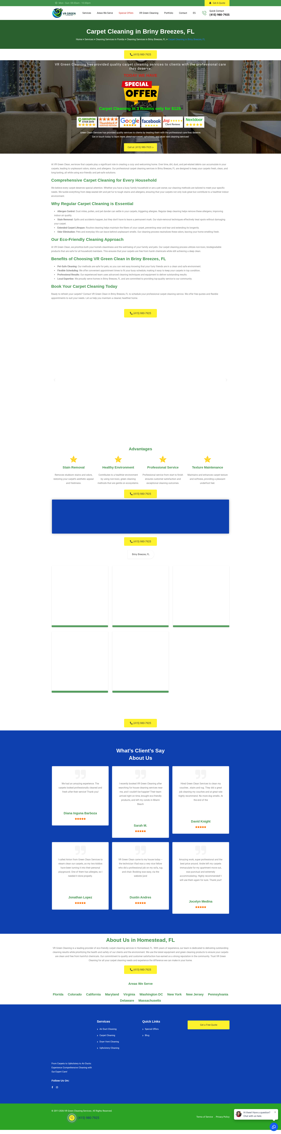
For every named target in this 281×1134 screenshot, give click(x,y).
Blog (147, 1035)
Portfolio (168, 13)
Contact (183, 13)
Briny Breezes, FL (141, 554)
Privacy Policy (222, 1117)
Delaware (127, 1000)
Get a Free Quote (208, 1024)
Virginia (129, 994)
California (93, 994)
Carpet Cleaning (107, 1035)
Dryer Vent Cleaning (109, 1041)
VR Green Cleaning (148, 13)
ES (194, 13)
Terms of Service (204, 1117)
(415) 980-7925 (219, 14)
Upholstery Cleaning (109, 1048)
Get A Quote (219, 3)
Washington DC (151, 994)
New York (174, 994)
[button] (54, 380)
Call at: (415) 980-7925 (139, 147)
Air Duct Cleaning (108, 1029)
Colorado (75, 994)
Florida (58, 994)
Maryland (112, 994)
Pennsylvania (218, 994)
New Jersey (195, 994)
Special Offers (126, 13)
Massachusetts (149, 1000)
